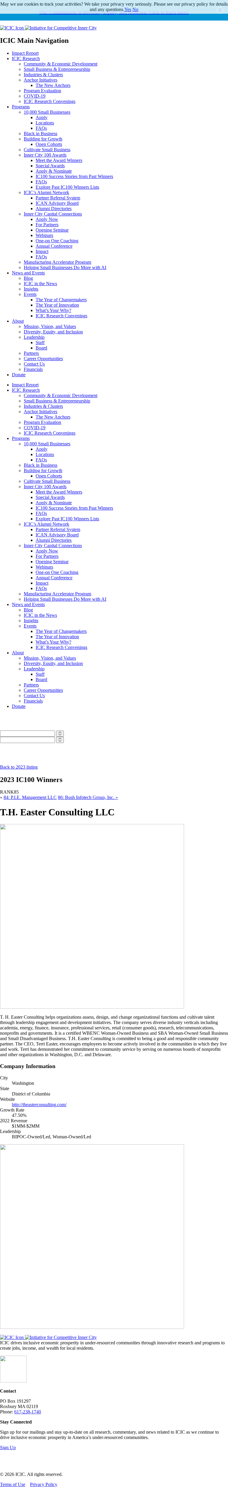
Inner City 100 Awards (45, 154)
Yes (127, 9)
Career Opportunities (43, 358)
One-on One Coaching (57, 240)
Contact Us (34, 363)
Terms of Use (12, 1484)
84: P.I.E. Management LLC (30, 797)
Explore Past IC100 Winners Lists (67, 187)
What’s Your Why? (53, 310)
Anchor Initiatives (40, 79)
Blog (28, 278)
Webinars (44, 235)
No (135, 9)
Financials (33, 369)
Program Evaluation (42, 90)
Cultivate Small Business (47, 149)
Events (30, 294)
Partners (31, 353)
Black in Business (40, 133)
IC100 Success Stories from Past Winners (74, 176)
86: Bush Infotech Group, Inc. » (88, 797)
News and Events (28, 272)
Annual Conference (54, 246)
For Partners (47, 224)
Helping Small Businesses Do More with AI (65, 267)
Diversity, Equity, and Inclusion (53, 331)
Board (41, 347)
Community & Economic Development (60, 63)
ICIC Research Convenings (49, 101)
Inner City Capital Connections (53, 213)
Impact (42, 251)
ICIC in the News (40, 283)
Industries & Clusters (43, 74)
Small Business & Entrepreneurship (57, 69)
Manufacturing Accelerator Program (57, 262)
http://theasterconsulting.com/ (39, 1104)
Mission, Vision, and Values (50, 326)
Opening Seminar (52, 229)
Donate (19, 374)
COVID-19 (34, 96)
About (18, 321)
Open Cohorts (49, 144)
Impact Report (25, 53)
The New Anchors (53, 85)
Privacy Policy (43, 1484)
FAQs (41, 128)
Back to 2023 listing (19, 767)
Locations (45, 122)
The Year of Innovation (57, 305)
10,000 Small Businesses (47, 112)
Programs (21, 106)
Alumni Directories (54, 208)
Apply (42, 117)
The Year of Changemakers (61, 299)
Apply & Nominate (54, 171)
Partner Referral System (58, 197)
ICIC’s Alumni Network (46, 192)
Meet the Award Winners (59, 160)
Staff (40, 342)
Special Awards (50, 165)
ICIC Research (26, 58)
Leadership (34, 337)
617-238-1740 (27, 1411)
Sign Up (8, 1447)
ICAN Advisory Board (57, 203)
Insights (31, 288)
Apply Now (47, 219)
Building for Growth (43, 138)
